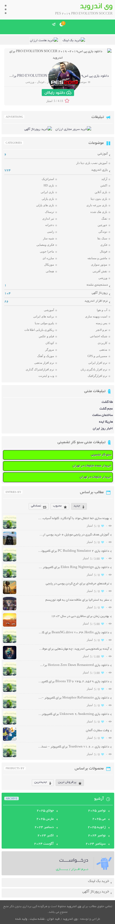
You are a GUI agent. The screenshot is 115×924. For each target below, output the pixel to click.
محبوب (57, 506)
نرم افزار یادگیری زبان (93, 369)
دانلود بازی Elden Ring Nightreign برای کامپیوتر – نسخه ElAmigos (73, 567)
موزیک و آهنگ (45, 356)
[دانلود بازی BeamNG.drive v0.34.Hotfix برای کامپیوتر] (9, 642)
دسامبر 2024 (44, 827)
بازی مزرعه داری (96, 205)
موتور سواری (99, 264)
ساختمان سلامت (102, 415)
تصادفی (36, 506)
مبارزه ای (48, 258)
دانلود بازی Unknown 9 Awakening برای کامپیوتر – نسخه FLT (73, 714)
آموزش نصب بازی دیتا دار (91, 162)
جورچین (102, 225)
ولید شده (21, 919)
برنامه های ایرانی (43, 316)
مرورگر (49, 349)
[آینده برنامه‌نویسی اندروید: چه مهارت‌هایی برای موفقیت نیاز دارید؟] (9, 658)
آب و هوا (102, 310)
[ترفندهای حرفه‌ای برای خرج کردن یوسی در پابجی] (9, 593)
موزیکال (49, 264)
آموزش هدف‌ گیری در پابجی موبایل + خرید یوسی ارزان (73, 534)
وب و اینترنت (46, 375)
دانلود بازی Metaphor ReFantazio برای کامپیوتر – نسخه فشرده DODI (73, 698)
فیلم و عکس (46, 336)
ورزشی (29, 81)
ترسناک (49, 211)
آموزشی (103, 154)
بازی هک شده (98, 211)
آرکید (104, 179)
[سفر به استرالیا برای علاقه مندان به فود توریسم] (9, 609)
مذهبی (103, 349)
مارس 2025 (45, 819)
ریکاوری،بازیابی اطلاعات (39, 329)
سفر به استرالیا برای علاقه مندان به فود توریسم (77, 600)
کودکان (49, 342)
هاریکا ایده (106, 422)
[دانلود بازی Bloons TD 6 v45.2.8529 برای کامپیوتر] (9, 691)
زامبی (50, 231)
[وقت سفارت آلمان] (9, 740)
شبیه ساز (48, 238)
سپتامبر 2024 (96, 844)
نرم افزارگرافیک (97, 375)
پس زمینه (101, 323)
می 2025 (99, 819)
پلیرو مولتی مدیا (44, 323)
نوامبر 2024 (97, 836)
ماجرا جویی (47, 251)
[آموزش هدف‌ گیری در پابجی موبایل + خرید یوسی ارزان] (9, 544)
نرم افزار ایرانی (97, 362)
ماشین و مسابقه (97, 258)
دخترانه (49, 225)
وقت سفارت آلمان (97, 730)
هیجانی (50, 271)
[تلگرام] (54, 24)
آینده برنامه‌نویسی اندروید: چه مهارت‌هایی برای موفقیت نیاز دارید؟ (73, 649)
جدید (77, 506)
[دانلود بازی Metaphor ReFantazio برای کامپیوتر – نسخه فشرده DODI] (9, 707)
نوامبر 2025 (97, 811)
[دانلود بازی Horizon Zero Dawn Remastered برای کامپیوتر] (9, 675)
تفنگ (104, 218)
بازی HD (49, 185)
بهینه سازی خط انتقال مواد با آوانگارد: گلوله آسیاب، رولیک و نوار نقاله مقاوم (73, 518)
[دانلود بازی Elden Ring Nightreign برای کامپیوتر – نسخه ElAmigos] (9, 577)
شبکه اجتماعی (98, 336)
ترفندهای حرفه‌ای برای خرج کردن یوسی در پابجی (77, 583)
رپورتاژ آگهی (100, 293)
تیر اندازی (48, 218)
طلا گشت (107, 402)
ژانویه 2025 (97, 827)
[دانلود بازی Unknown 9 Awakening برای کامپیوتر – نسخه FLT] (9, 724)
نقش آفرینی (100, 271)
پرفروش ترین (67, 782)
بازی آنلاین (101, 192)
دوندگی (102, 231)
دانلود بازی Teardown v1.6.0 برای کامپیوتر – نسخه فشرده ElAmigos (73, 747)
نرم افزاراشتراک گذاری (40, 369)
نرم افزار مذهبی (44, 362)
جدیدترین (40, 782)
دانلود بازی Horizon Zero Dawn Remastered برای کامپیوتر (73, 665)
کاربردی (102, 342)
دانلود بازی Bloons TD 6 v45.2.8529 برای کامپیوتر (73, 681)
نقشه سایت (37, 919)
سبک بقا (102, 238)
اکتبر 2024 (45, 836)
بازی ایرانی (47, 192)
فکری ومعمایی (45, 244)
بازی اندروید (99, 170)
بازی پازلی (48, 198)
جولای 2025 (45, 811)
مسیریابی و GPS (97, 356)
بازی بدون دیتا (99, 198)
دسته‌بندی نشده (97, 285)
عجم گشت (106, 409)
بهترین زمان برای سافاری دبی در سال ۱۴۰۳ (80, 616)
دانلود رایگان (54, 92)
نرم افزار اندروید (96, 301)
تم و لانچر (101, 329)
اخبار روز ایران (103, 428)
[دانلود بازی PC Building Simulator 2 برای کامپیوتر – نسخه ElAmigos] (9, 560)
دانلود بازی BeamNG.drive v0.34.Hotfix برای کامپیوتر (73, 632)
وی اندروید (74, 906)
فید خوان (53, 919)
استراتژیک (48, 179)
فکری (103, 244)
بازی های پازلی (45, 205)
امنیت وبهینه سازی (96, 316)
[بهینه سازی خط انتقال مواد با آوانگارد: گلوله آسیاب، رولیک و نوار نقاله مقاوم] (9, 528)
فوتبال (40, 81)
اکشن (103, 185)
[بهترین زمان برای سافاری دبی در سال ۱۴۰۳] (9, 626)
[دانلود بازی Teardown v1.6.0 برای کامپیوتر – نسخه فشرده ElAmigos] (9, 756)
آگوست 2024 (44, 844)
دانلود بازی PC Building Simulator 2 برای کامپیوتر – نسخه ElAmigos (73, 551)
